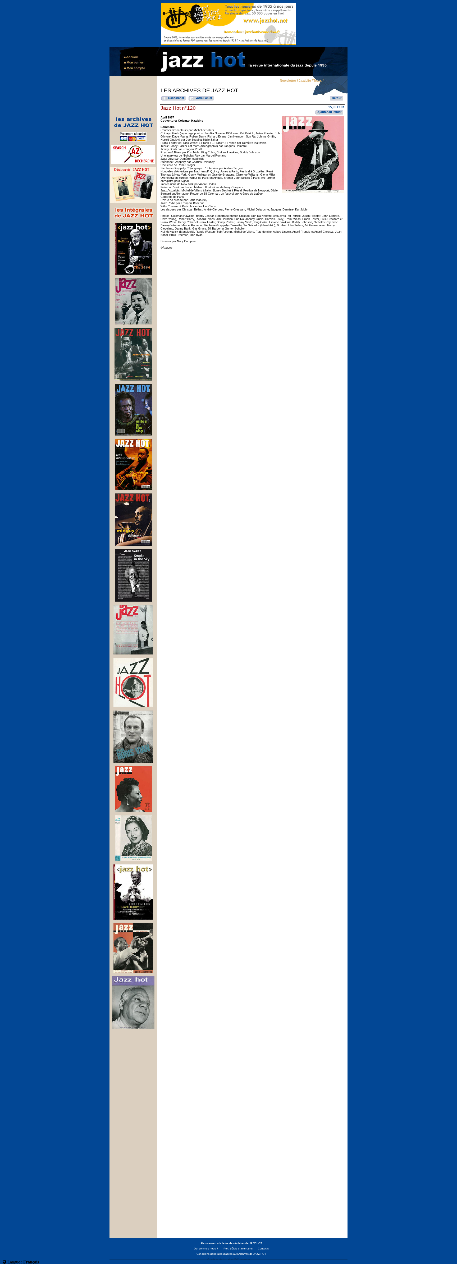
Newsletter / (289, 81)
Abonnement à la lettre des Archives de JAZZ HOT (231, 1243)
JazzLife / (306, 81)
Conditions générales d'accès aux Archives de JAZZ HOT (231, 1253)
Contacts (263, 1248)
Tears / (318, 81)
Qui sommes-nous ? (206, 1248)
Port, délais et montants (238, 1248)
